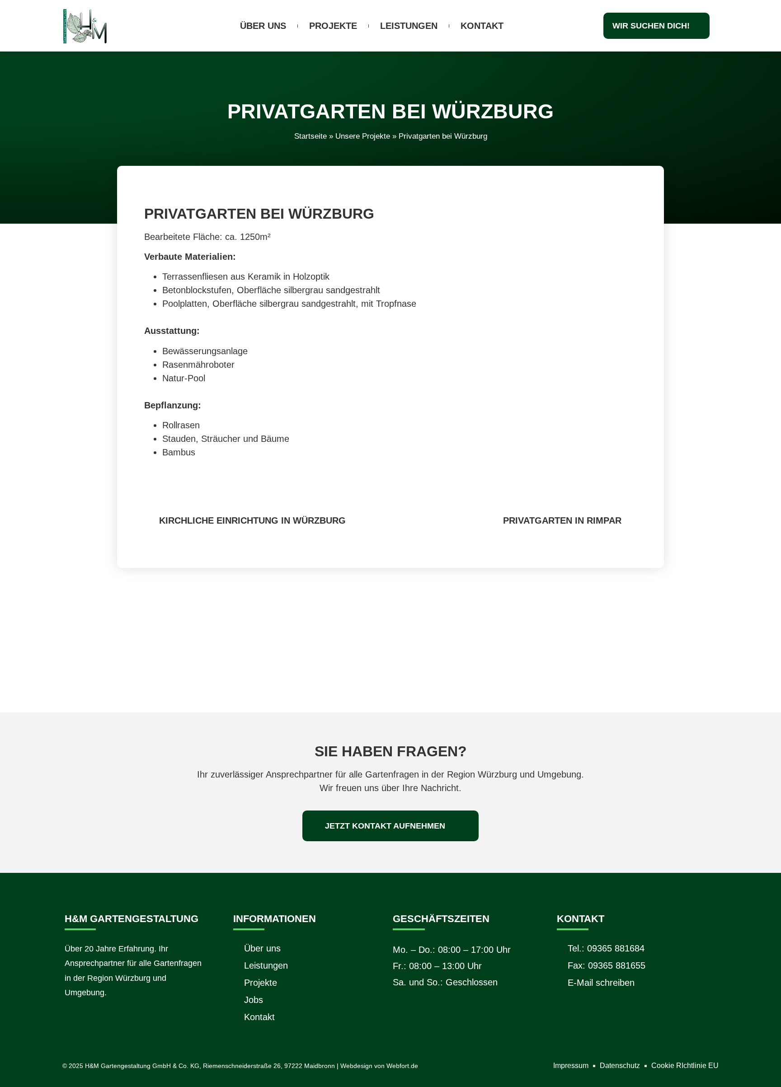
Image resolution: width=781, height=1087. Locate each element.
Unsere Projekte (362, 136)
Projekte (333, 26)
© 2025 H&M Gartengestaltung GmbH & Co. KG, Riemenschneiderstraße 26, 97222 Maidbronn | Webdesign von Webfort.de (240, 1065)
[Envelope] (100, 1019)
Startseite (310, 136)
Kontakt (482, 26)
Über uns (263, 26)
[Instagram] (72, 1019)
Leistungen (409, 26)
